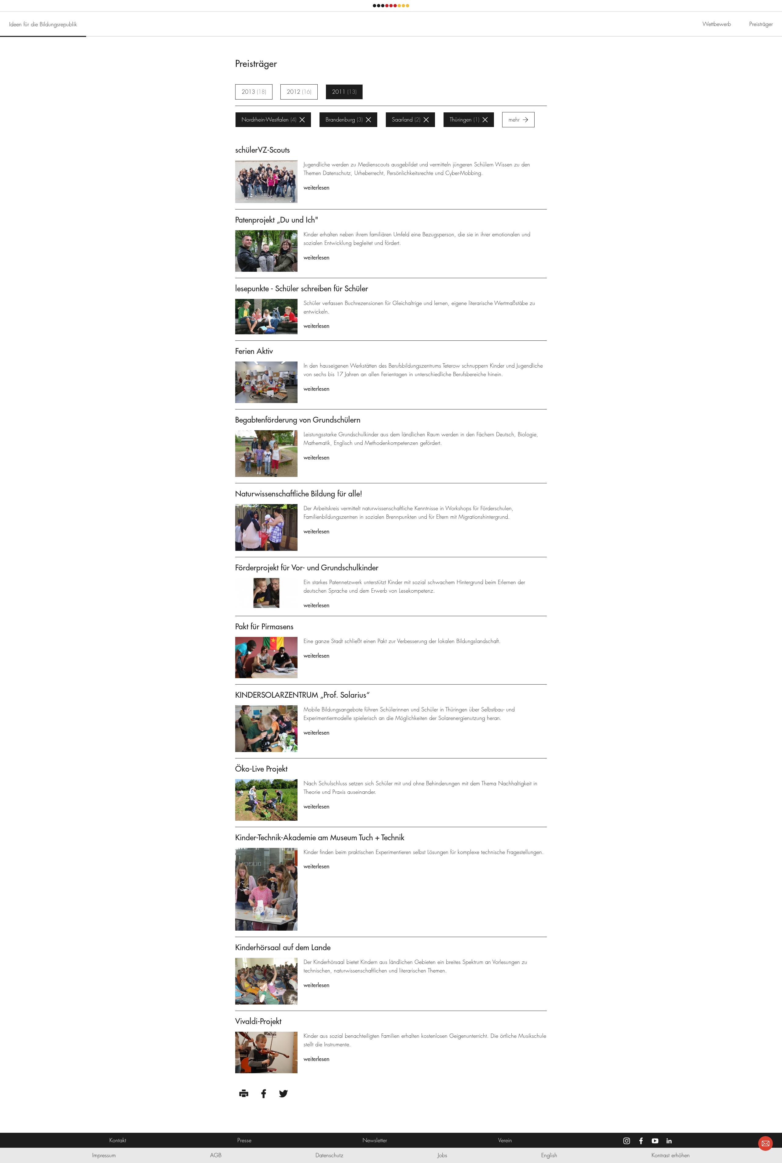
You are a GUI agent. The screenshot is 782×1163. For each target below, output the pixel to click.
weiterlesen (316, 187)
